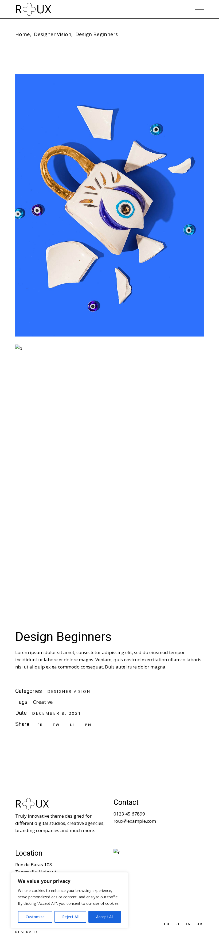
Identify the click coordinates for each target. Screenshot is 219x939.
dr (200, 923)
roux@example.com (135, 821)
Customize (35, 916)
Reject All (70, 916)
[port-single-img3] (109, 476)
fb (167, 923)
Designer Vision (68, 691)
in (188, 923)
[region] (69, 900)
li (177, 923)
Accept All (104, 916)
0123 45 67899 (129, 814)
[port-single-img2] (109, 205)
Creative (43, 701)
